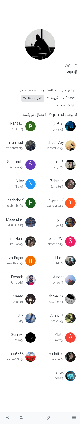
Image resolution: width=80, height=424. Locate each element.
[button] (74, 418)
